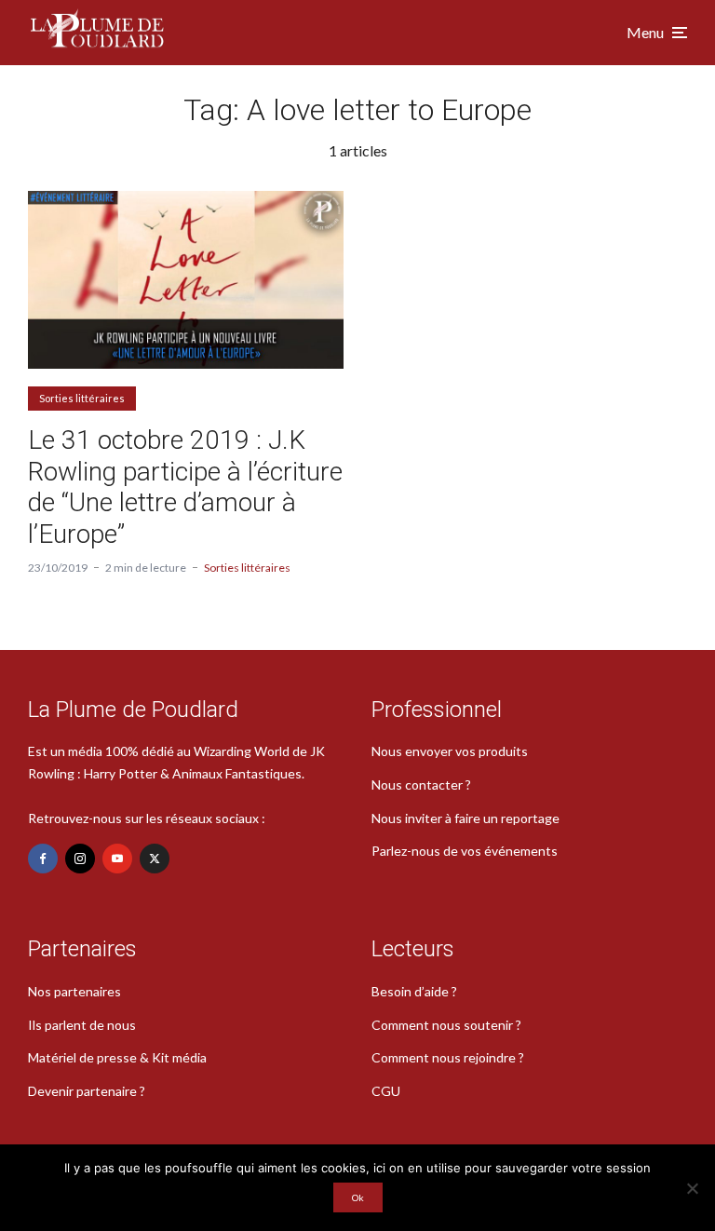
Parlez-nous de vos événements (464, 851)
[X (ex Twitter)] (154, 858)
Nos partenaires (74, 991)
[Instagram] (80, 858)
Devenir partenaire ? (86, 1091)
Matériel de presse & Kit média (117, 1057)
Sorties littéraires (82, 398)
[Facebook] (43, 858)
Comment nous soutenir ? (446, 1025)
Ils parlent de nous (82, 1025)
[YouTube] (117, 858)
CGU (385, 1091)
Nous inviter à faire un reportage (465, 818)
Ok (358, 1197)
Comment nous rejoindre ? (447, 1057)
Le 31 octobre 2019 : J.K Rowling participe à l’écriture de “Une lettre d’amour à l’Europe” (185, 487)
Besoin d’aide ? (414, 991)
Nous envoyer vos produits (449, 751)
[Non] (691, 1188)
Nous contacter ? (421, 784)
